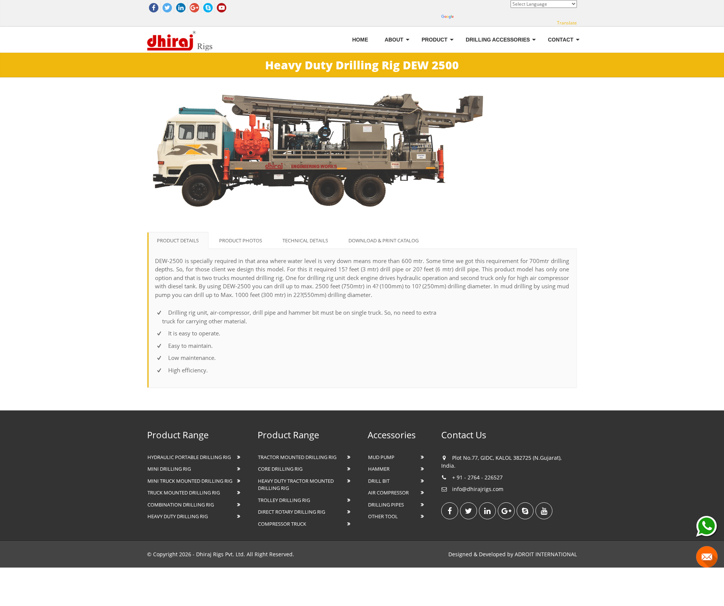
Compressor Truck (282, 523)
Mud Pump (381, 457)
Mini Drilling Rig (169, 468)
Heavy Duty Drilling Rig (177, 516)
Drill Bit (379, 480)
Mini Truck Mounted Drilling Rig (189, 480)
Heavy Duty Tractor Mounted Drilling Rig (296, 484)
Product (435, 40)
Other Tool (383, 516)
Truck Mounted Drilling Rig (183, 492)
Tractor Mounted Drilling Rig (297, 457)
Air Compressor (388, 492)
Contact (561, 40)
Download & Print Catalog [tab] (383, 240)
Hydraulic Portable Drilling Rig (189, 457)
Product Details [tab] (178, 240)
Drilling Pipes (386, 504)
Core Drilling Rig (280, 468)
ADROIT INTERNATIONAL (546, 554)
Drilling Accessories (498, 40)
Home (360, 40)
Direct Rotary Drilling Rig (291, 511)
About (394, 40)
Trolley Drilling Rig (284, 500)
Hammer (379, 468)
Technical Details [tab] (305, 240)
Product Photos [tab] (240, 240)
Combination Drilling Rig (180, 504)
